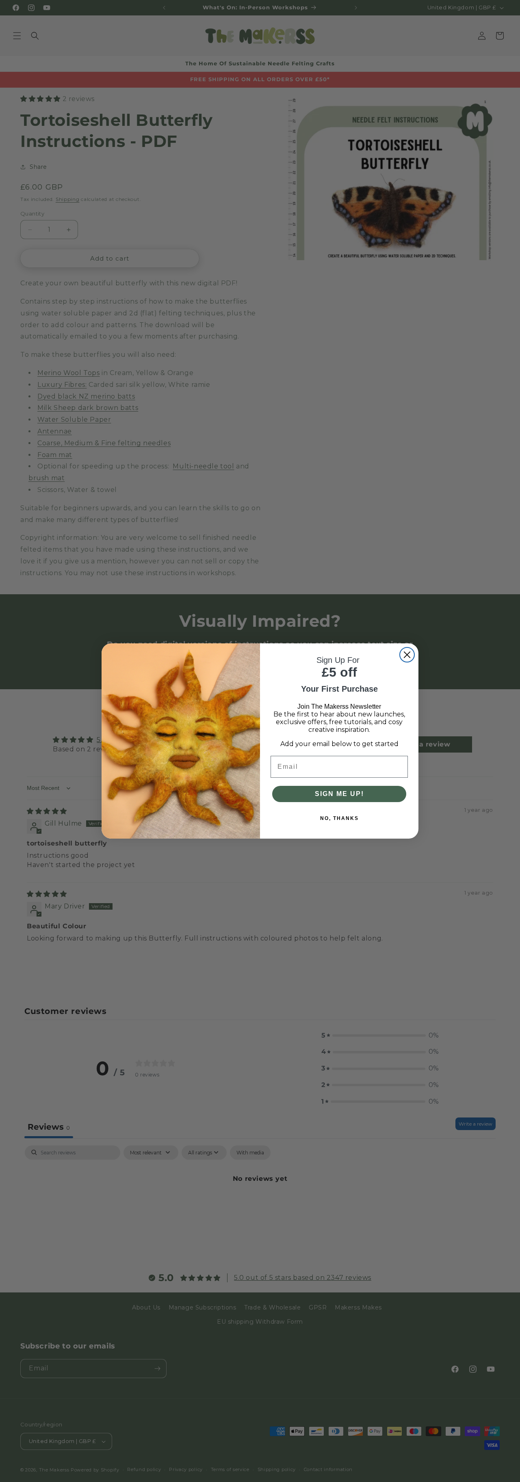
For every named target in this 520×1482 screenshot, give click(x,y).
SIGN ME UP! (339, 793)
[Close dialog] (407, 654)
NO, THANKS (339, 818)
